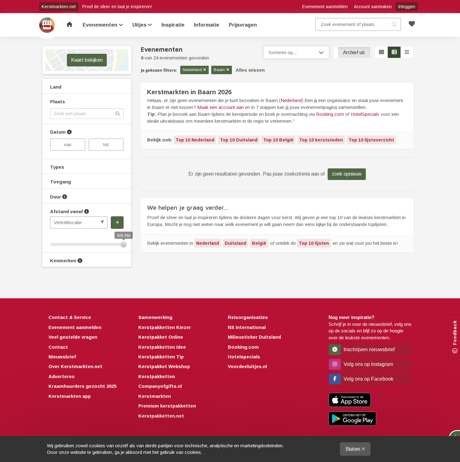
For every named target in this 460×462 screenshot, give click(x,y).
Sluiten (353, 449)
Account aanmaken (373, 6)
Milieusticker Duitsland (254, 337)
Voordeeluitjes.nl (247, 366)
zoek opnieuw (347, 174)
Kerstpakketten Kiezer (164, 327)
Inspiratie (173, 25)
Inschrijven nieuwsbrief (368, 349)
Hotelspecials (244, 356)
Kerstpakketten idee (162, 347)
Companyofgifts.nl (160, 386)
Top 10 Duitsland (239, 139)
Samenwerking (155, 317)
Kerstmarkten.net (59, 6)
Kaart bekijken (87, 60)
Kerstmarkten (154, 396)
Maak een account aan (220, 107)
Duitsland (235, 243)
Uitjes (140, 25)
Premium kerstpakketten (167, 405)
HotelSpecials (365, 114)
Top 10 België (278, 139)
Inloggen (406, 6)
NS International (247, 327)
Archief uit (354, 52)
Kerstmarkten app (70, 396)
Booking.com (330, 114)
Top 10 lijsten (314, 243)
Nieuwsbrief (62, 356)
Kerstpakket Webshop (164, 366)
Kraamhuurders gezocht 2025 (82, 386)
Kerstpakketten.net (161, 415)
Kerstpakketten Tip (161, 356)
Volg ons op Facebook (367, 379)
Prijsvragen (243, 25)
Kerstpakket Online (160, 337)
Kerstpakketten (156, 376)
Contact (58, 347)
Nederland (291, 100)
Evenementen (101, 25)
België (259, 243)
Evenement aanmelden (325, 6)
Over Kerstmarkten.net (75, 366)
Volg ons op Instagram (367, 364)
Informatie (206, 25)
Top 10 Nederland (195, 139)
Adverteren (61, 376)
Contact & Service (70, 317)
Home (47, 25)
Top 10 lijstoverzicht (371, 139)
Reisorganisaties (248, 317)
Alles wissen (250, 70)
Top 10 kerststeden (321, 139)
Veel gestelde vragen (73, 337)
